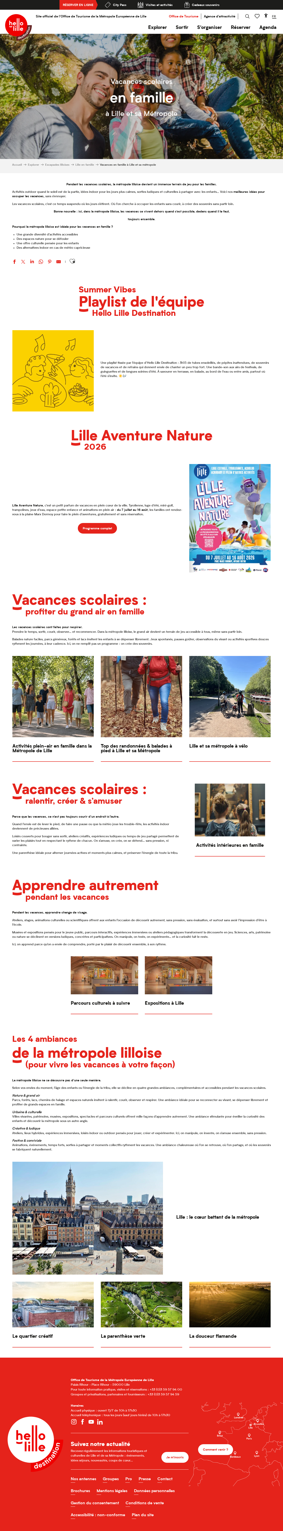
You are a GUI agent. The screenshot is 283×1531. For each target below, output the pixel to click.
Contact (164, 1478)
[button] (157, 27)
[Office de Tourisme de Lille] (18, 27)
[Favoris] (257, 16)
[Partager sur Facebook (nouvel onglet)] (14, 262)
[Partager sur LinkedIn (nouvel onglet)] (32, 262)
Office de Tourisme (183, 16)
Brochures (80, 1490)
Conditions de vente (145, 1502)
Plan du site (143, 1514)
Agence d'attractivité (219, 16)
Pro (128, 1478)
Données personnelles (154, 1490)
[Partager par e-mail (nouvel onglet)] (58, 262)
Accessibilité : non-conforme (98, 1514)
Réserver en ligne (78, 5)
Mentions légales (112, 1490)
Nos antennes (83, 1478)
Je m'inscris (175, 1457)
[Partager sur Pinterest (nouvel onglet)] (50, 262)
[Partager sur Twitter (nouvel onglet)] (23, 262)
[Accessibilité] (266, 15)
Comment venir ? (215, 1449)
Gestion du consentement (95, 1502)
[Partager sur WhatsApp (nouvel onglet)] (41, 262)
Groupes (111, 1478)
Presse (145, 1478)
